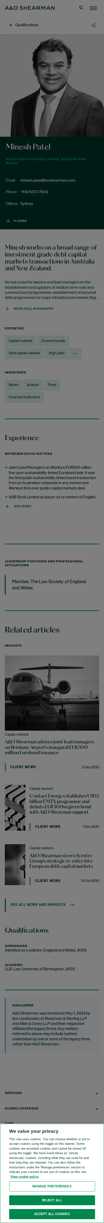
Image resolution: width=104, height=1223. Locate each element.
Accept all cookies (52, 1214)
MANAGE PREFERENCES (51, 1186)
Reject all (52, 1200)
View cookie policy (24, 1176)
